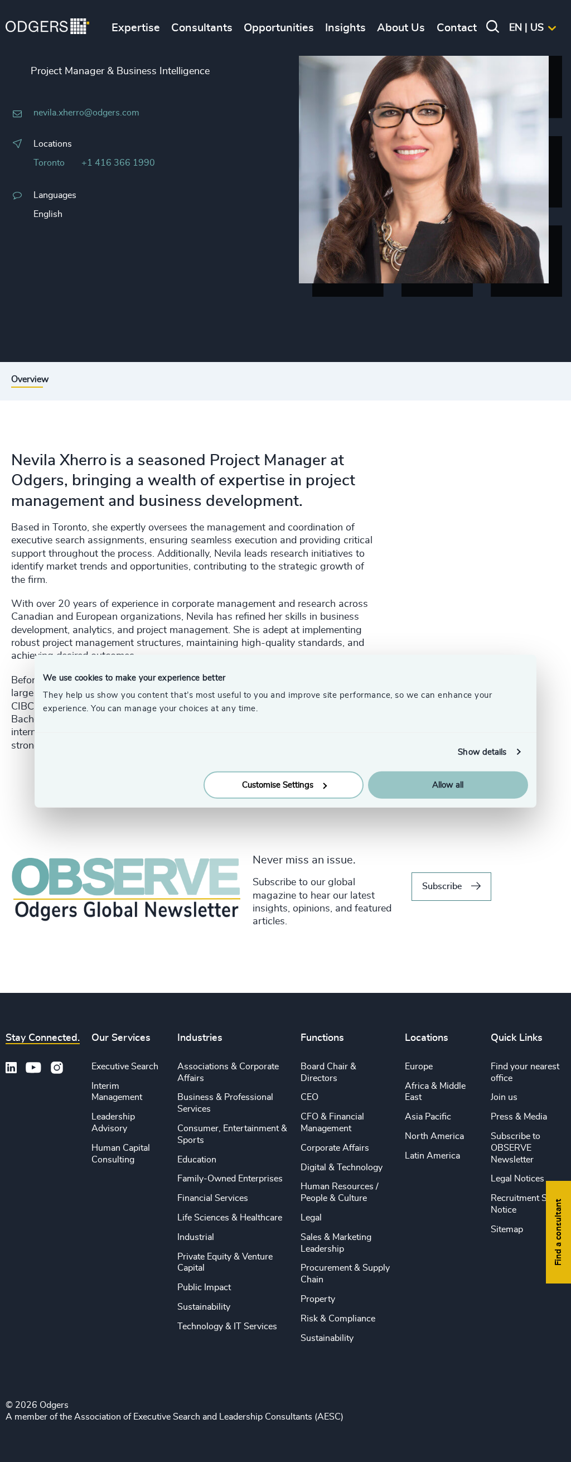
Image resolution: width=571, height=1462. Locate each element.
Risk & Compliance (338, 1318)
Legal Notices (517, 1178)
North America (434, 1136)
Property (318, 1299)
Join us (504, 1097)
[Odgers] (47, 27)
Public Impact (204, 1287)
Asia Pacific (428, 1116)
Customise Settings (277, 785)
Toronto (49, 162)
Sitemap (507, 1229)
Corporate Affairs (335, 1147)
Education (196, 1159)
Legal (311, 1217)
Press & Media (519, 1116)
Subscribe (442, 886)
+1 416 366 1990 (118, 162)
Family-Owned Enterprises (230, 1178)
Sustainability (203, 1306)
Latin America (432, 1155)
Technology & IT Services (227, 1326)
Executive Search (124, 1066)
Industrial (195, 1237)
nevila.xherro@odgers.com (86, 112)
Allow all (447, 785)
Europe (419, 1066)
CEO (309, 1097)
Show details (482, 751)
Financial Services (212, 1198)
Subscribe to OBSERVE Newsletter (515, 1148)
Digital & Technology (342, 1167)
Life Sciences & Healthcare (229, 1217)
